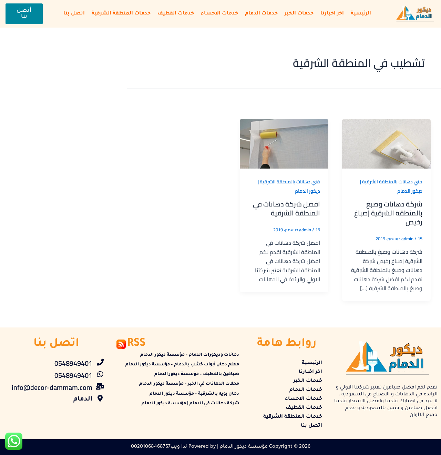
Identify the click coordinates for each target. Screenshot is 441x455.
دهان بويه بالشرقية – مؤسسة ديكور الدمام (194, 394)
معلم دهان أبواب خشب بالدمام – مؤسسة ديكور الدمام (182, 364)
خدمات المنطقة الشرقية (121, 14)
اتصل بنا (74, 14)
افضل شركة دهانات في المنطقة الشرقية (286, 208)
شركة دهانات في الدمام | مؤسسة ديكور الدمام (190, 403)
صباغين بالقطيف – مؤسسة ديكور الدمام (196, 374)
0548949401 (73, 363)
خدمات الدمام (261, 14)
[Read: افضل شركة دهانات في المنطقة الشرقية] (284, 143)
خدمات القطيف (175, 14)
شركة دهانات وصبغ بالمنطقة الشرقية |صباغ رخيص (388, 213)
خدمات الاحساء (219, 14)
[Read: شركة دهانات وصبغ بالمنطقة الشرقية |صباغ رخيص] (386, 143)
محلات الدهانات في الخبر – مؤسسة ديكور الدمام (189, 384)
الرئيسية (361, 14)
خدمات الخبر (299, 14)
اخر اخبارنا (332, 14)
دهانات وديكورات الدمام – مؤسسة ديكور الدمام (189, 355)
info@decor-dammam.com (52, 387)
